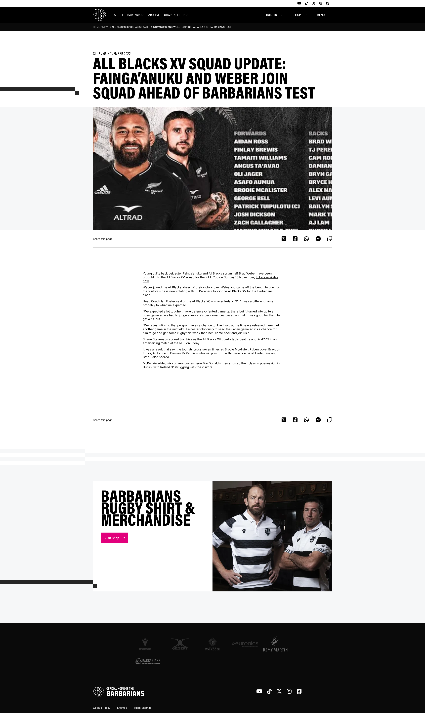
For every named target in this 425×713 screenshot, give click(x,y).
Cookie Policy (101, 707)
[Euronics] (245, 644)
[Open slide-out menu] (323, 15)
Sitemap (122, 707)
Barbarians (135, 15)
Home (96, 27)
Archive (154, 15)
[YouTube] (299, 3)
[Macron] (147, 644)
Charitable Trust (177, 15)
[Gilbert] (180, 644)
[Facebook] (327, 3)
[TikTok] (306, 3)
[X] (313, 3)
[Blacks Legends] (147, 661)
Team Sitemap (143, 707)
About (118, 15)
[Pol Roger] (212, 644)
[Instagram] (320, 3)
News (105, 27)
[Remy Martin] (277, 644)
